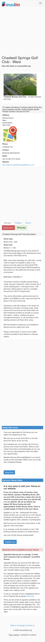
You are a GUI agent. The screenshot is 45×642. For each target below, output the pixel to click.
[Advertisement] (22, 31)
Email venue (8, 227)
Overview (7, 223)
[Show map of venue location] (22, 133)
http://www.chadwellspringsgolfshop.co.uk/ (18, 165)
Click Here (30, 596)
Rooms (28, 223)
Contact (5, 150)
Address (5, 115)
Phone (5, 144)
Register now (10, 542)
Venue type (8, 239)
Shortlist (22, 227)
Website (5, 162)
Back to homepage (18, 625)
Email (4, 156)
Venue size (8, 245)
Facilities (18, 223)
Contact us (30, 625)
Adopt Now (9, 472)
